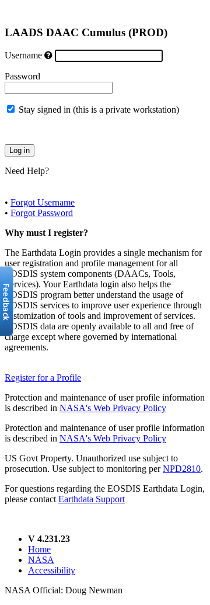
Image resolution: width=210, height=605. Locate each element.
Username (23, 55)
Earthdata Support (91, 499)
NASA (41, 560)
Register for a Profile (43, 378)
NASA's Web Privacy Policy (113, 408)
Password (22, 76)
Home (39, 549)
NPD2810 (182, 469)
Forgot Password (41, 213)
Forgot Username (42, 202)
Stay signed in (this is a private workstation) (99, 109)
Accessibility (51, 570)
